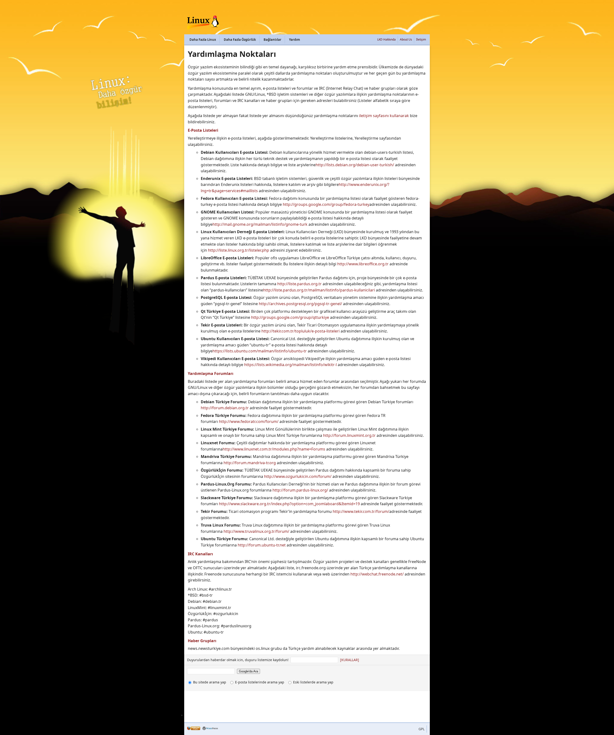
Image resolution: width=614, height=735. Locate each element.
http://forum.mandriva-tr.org (250, 462)
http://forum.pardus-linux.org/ (300, 490)
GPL (422, 729)
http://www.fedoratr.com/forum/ (248, 421)
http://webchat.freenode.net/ (377, 574)
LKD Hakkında (386, 39)
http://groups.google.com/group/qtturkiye (290, 317)
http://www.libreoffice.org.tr (363, 264)
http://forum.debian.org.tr (225, 407)
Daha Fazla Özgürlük (240, 39)
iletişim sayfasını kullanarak (384, 115)
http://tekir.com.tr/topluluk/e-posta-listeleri (300, 331)
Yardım (294, 39)
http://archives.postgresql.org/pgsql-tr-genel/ (300, 303)
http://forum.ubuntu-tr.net (262, 545)
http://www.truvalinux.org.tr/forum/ (256, 531)
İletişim (421, 39)
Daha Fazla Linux (202, 39)
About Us (406, 39)
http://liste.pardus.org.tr (299, 283)
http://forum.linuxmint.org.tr (349, 435)
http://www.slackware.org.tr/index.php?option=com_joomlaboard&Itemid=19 (289, 503)
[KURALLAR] (349, 660)
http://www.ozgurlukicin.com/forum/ (297, 476)
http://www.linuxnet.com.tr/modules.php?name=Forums (274, 449)
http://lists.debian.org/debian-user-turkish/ (355, 164)
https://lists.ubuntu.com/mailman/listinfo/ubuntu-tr (260, 351)
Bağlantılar (272, 39)
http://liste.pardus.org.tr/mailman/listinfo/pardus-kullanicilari (319, 290)
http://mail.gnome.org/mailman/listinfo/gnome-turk (260, 224)
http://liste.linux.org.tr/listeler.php (238, 250)
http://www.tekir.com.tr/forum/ (361, 511)
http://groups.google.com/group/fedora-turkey (326, 204)
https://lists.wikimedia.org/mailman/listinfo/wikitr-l (290, 364)
